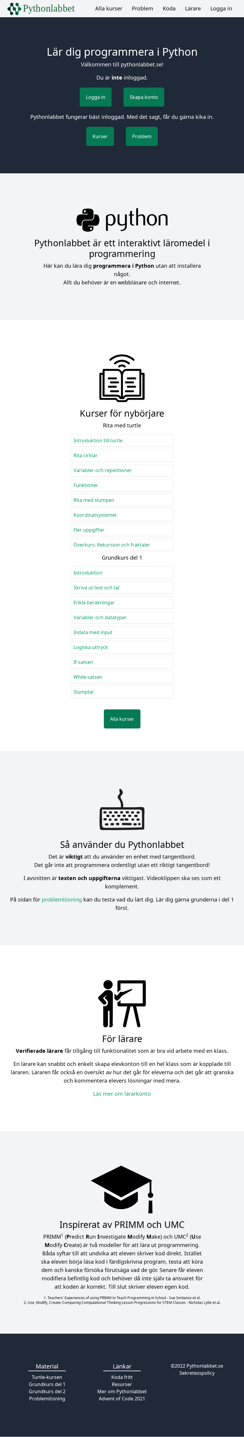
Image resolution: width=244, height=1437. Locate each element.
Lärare (193, 8)
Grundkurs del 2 (47, 1391)
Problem (142, 8)
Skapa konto (144, 97)
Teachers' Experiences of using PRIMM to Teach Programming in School (107, 1297)
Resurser (122, 1384)
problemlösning (62, 899)
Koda (169, 8)
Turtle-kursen (47, 1377)
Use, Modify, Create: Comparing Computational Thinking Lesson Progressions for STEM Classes (107, 1302)
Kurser (100, 136)
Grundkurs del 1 (47, 1384)
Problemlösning (47, 1398)
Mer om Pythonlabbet (122, 1391)
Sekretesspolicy (197, 1373)
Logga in (221, 8)
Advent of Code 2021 (122, 1398)
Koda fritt (122, 1377)
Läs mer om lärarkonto (122, 1093)
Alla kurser (108, 8)
